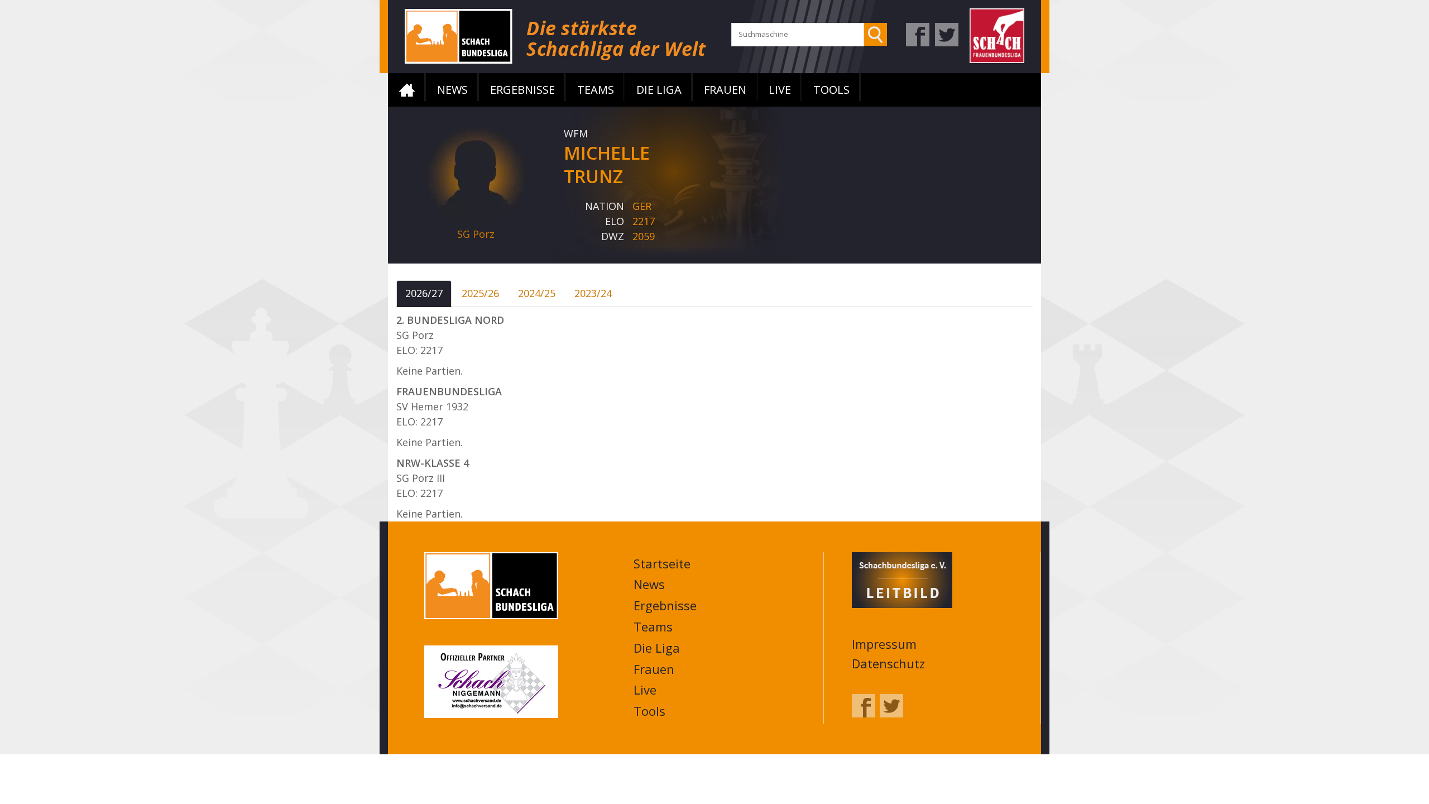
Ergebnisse (522, 89)
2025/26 (480, 293)
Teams (595, 89)
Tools (831, 89)
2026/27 (424, 293)
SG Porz (476, 234)
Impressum (884, 643)
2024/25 (536, 293)
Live (780, 89)
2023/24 (593, 293)
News (452, 89)
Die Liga (659, 89)
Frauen (725, 89)
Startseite (407, 90)
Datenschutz (888, 663)
